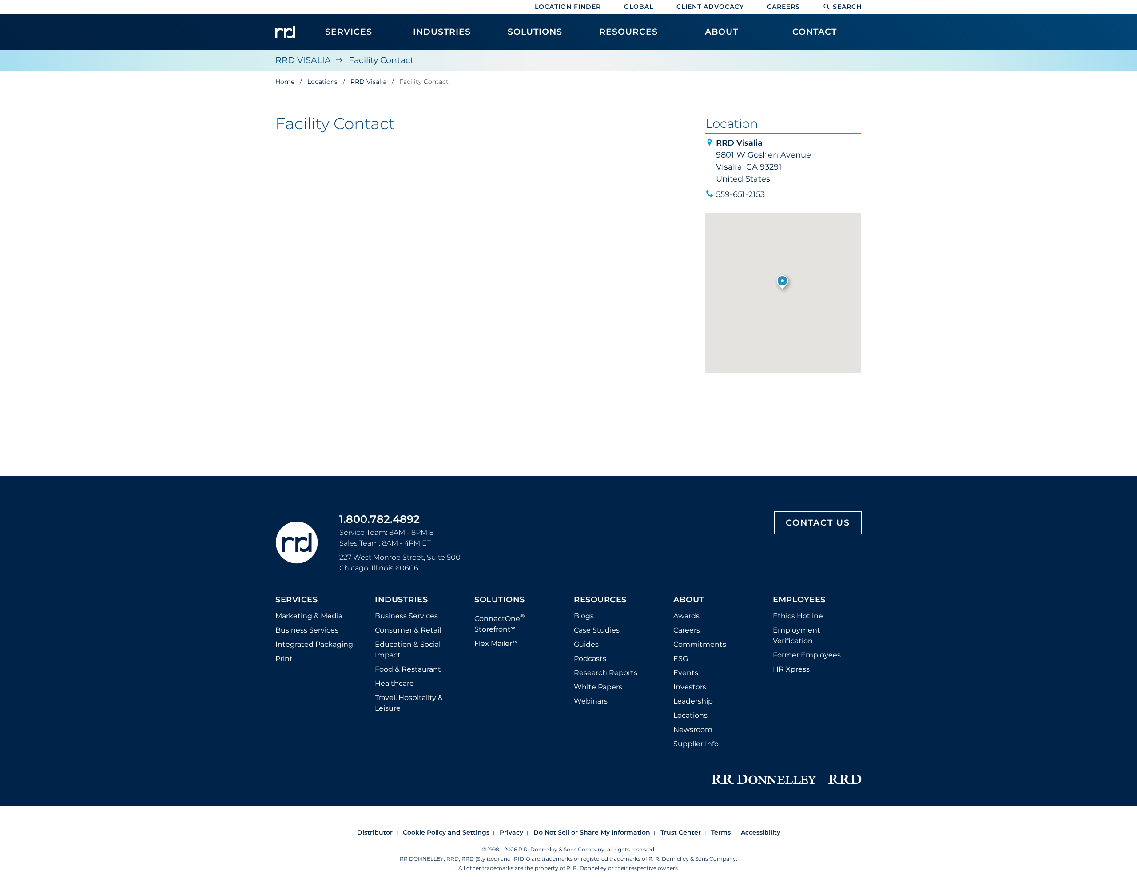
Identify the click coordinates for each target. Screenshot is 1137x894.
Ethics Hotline (798, 616)
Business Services (306, 630)
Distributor (375, 832)
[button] (783, 283)
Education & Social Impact (408, 649)
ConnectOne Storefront (499, 623)
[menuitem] (348, 36)
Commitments (699, 644)
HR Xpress (791, 669)
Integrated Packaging (314, 644)
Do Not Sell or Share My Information (591, 832)
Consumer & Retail (408, 630)
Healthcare (394, 683)
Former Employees (807, 655)
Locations (690, 715)
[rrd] (285, 32)
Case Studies (597, 630)
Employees (799, 600)
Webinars (591, 701)
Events (685, 673)
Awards (686, 616)
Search (847, 6)
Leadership (693, 701)
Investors (689, 687)
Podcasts (590, 658)
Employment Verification (796, 635)
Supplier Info (696, 744)
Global (638, 6)
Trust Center (680, 832)
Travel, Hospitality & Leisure (409, 702)
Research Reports (605, 673)
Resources (600, 600)
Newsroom (692, 729)
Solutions (499, 600)
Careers (783, 6)
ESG (680, 658)
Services (296, 600)
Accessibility (760, 832)
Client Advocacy (710, 6)
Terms (721, 832)
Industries (401, 600)
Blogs (584, 616)
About (688, 600)
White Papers (598, 687)
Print (284, 658)
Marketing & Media (308, 616)
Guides (586, 644)
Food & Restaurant (408, 669)
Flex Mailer (496, 643)
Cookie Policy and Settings (446, 832)
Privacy (511, 832)
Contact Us (818, 523)
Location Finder (568, 6)
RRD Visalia (303, 60)
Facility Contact (381, 60)
